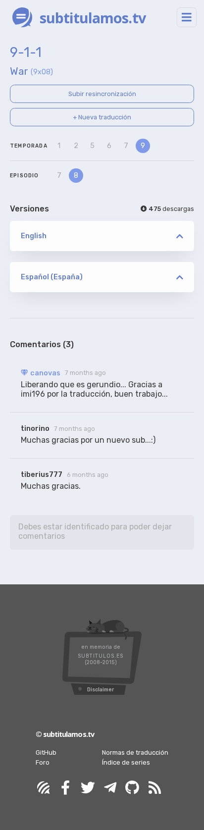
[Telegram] (109, 788)
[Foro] (43, 788)
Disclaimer (100, 689)
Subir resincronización (102, 94)
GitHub (46, 752)
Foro (43, 762)
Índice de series (126, 762)
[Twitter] (87, 788)
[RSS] (154, 788)
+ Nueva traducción (102, 117)
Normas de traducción (135, 752)
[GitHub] (132, 788)
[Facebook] (65, 788)
